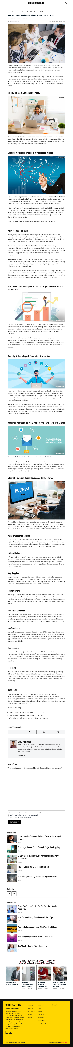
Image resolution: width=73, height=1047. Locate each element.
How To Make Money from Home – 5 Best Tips (26, 715)
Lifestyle (30, 1014)
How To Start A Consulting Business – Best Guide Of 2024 (35, 221)
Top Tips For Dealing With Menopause (32, 946)
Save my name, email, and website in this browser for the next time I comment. (28, 813)
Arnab (19, 950)
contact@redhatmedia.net (12, 1028)
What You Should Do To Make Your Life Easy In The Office (59, 984)
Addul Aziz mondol (12, 19)
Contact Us (41, 1011)
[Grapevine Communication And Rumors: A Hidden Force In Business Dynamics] (28, 974)
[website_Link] (9, 893)
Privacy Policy (41, 1021)
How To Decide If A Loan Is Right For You (33, 866)
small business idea (27, 464)
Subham (20, 862)
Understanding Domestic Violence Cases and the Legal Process (39, 837)
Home (9, 12)
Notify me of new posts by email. (20, 817)
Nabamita (20, 851)
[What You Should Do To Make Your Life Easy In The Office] (60, 974)
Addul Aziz (20, 912)
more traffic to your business (18, 400)
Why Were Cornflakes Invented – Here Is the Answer (29, 718)
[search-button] (7, 2)
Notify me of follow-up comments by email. (23, 815)
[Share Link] (15, 732)
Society (30, 1018)
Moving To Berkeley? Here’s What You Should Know (38, 927)
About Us (40, 1008)
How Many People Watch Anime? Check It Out (35, 936)
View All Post (21, 755)
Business (14, 12)
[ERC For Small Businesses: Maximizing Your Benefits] (44, 974)
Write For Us (41, 1014)
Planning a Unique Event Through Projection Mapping (39, 847)
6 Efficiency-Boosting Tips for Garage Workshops (37, 876)
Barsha (19, 842)
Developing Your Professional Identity (12, 983)
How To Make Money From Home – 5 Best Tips (35, 917)
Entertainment (32, 1011)
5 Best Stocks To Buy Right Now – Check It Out (27, 712)
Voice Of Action (12, 1042)
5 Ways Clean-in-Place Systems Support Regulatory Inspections (38, 857)
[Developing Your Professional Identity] (13, 974)
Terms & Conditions (43, 1024)
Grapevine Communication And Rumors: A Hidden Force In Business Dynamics (27, 986)
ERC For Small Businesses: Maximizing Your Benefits (42, 985)
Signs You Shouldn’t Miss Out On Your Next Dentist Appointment (37, 907)
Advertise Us (41, 1018)
